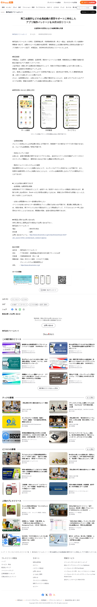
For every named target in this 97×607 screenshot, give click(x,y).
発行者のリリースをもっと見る (48, 388)
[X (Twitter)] (16, 309)
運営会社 (20, 600)
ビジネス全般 (34, 304)
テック (62, 7)
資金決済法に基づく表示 (72, 600)
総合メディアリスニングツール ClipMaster (77, 565)
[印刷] (24, 309)
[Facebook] (12, 309)
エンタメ (8, 7)
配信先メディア (6, 567)
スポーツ (49, 7)
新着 (3, 7)
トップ (3, 552)
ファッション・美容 (28, 7)
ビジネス (56, 7)
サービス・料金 (6, 564)
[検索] (94, 7)
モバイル (68, 7)
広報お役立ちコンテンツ (9, 576)
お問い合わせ (48, 325)
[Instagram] (50, 595)
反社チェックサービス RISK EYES (74, 579)
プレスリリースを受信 (70, 2)
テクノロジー (15, 299)
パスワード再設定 (38, 568)
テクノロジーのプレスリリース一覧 (18, 552)
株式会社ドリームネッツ (19, 34)
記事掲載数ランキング (8, 573)
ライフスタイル (40, 7)
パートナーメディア (7, 570)
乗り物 (75, 7)
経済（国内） (44, 304)
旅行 (19, 7)
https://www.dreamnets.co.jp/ (30, 265)
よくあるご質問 (37, 574)
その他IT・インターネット (19, 304)
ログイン (35, 565)
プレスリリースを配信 (54, 2)
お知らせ (35, 577)
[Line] (20, 309)
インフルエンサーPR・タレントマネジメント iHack (79, 571)
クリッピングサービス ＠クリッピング (75, 562)
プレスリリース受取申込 (40, 580)
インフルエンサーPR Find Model (74, 568)
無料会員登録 (37, 562)
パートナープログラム (32, 600)
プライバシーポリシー (55, 600)
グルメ (15, 7)
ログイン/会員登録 (89, 2)
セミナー (35, 586)
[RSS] (54, 595)
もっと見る (90, 397)
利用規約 (44, 600)
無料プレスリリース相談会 (41, 583)
